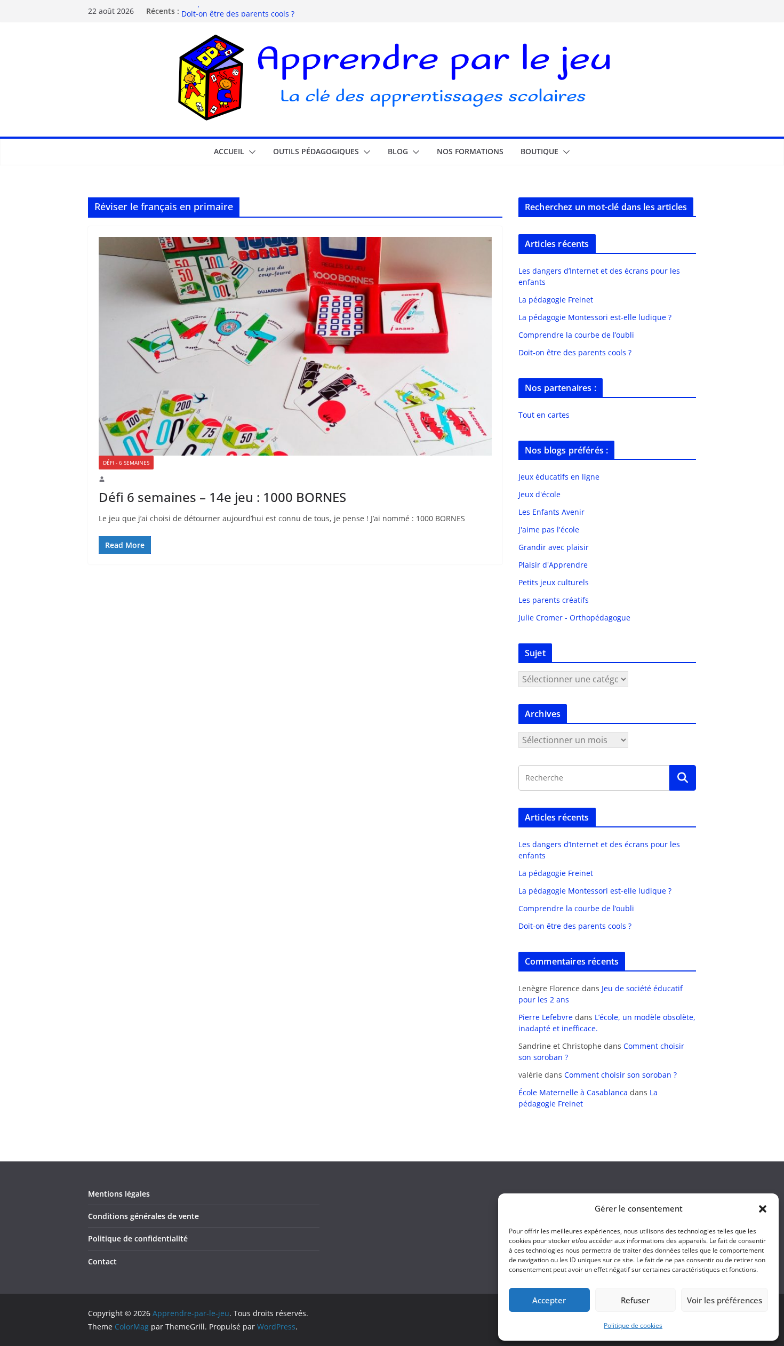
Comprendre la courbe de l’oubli (239, 11)
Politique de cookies (633, 1325)
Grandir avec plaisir (553, 547)
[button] (762, 1209)
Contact (102, 1261)
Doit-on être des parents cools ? (574, 352)
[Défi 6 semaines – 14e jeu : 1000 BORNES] (295, 346)
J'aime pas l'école (548, 529)
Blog (398, 151)
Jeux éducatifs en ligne (558, 477)
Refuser (635, 1300)
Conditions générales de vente (143, 1216)
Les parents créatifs (553, 600)
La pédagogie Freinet (555, 299)
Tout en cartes (544, 415)
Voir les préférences (724, 1300)
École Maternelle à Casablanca (573, 1092)
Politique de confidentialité (138, 1238)
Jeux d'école (539, 494)
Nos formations (470, 151)
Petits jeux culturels (553, 582)
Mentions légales (119, 1194)
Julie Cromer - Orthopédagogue (574, 617)
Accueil (229, 151)
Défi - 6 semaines (126, 462)
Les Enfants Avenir (551, 512)
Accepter (549, 1300)
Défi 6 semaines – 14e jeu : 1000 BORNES (222, 497)
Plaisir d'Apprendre (553, 565)
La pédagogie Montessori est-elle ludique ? (594, 317)
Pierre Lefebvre (545, 1017)
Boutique (539, 151)
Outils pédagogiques (316, 151)
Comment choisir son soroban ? (620, 1075)
